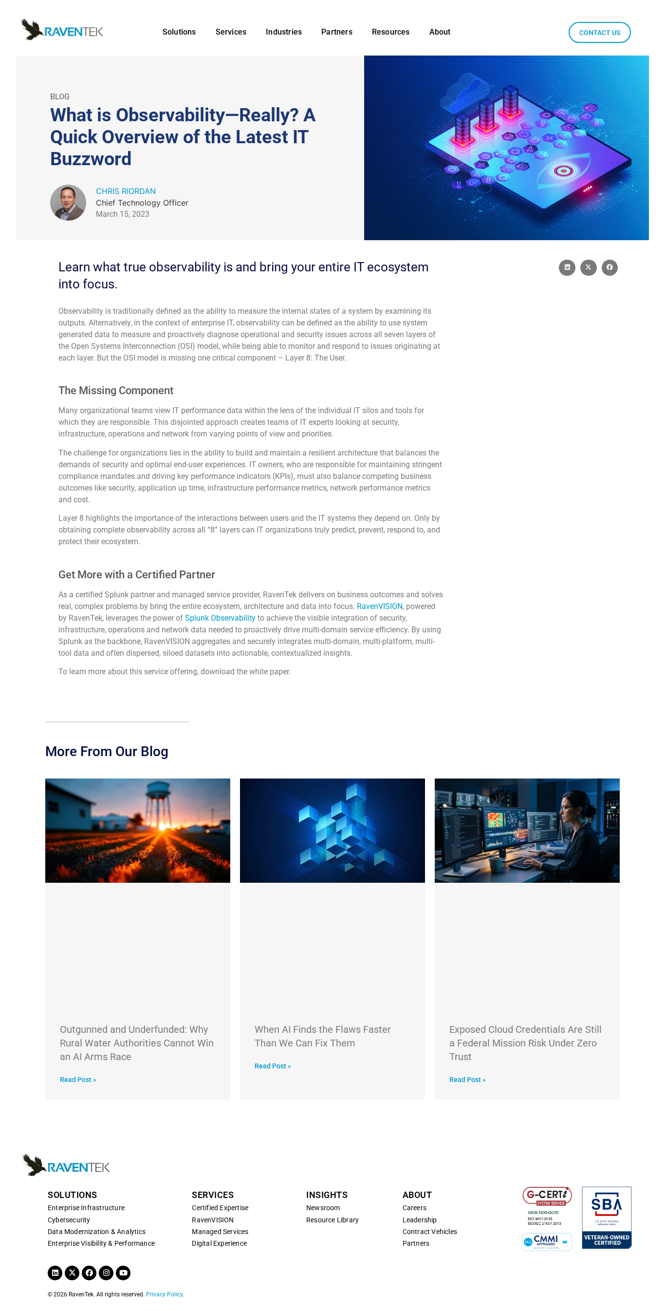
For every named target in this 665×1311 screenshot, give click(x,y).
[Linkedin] (55, 1273)
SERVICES (213, 1195)
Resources (391, 32)
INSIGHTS (327, 1195)
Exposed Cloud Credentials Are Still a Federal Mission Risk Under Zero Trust (525, 1043)
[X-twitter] (72, 1273)
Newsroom (323, 1208)
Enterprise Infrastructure (86, 1208)
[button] (567, 268)
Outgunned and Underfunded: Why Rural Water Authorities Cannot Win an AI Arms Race (137, 1043)
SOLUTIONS (72, 1195)
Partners (336, 32)
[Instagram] (106, 1273)
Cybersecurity (69, 1220)
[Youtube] (123, 1273)
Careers (414, 1208)
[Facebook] (89, 1273)
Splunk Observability (220, 618)
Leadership (420, 1220)
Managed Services (220, 1231)
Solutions (179, 32)
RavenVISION (380, 606)
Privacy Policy (164, 1294)
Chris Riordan (126, 191)
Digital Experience (219, 1243)
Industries (284, 32)
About (440, 32)
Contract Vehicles (430, 1231)
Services (231, 32)
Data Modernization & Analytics (97, 1231)
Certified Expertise (220, 1208)
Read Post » (78, 1079)
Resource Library (332, 1220)
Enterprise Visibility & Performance (101, 1243)
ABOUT (417, 1195)
